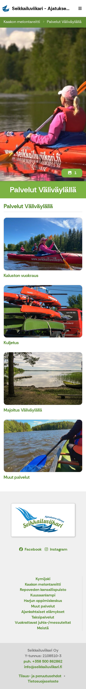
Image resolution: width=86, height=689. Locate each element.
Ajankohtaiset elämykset (42, 612)
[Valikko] (80, 8)
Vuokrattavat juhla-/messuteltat (43, 622)
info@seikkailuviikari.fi (43, 666)
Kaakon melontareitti (22, 21)
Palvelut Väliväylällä (64, 21)
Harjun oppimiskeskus (43, 601)
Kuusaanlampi (42, 595)
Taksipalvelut (43, 617)
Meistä (43, 628)
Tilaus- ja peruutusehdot (40, 675)
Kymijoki (43, 579)
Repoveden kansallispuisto (43, 590)
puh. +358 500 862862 (43, 661)
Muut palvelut (43, 606)
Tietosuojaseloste (43, 681)
